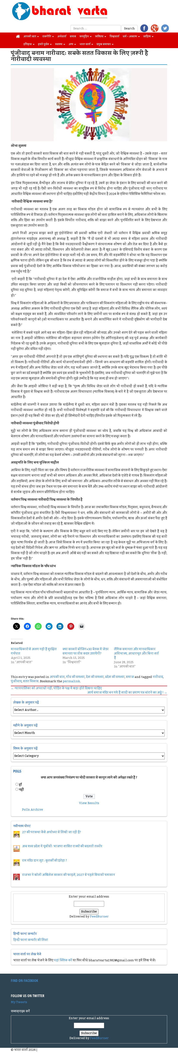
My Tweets (19, 1002)
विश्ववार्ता (114, 36)
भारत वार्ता (85, 44)
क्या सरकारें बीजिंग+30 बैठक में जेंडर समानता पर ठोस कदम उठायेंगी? (86, 651)
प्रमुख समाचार (104, 44)
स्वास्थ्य (59, 44)
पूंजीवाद (16, 681)
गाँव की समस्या (75, 677)
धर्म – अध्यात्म (130, 36)
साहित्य (147, 36)
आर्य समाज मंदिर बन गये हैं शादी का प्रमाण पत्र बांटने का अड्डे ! (127, 693)
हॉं (20, 785)
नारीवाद (158, 677)
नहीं (21, 790)
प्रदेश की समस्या (115, 677)
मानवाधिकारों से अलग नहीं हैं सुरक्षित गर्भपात (34, 651)
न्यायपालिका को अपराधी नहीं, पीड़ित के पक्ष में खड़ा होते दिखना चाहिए (56, 688)
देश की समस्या (95, 677)
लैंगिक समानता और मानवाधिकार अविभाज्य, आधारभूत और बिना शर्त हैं (136, 653)
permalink (71, 681)
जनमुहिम (84, 36)
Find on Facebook (24, 980)
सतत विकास (31, 681)
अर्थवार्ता (61, 36)
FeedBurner (99, 917)
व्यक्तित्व (99, 36)
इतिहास (27, 44)
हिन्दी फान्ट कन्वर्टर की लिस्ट (30, 940)
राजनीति (47, 36)
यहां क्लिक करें (63, 960)
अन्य (71, 44)
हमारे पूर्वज (43, 44)
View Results (89, 803)
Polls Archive (32, 810)
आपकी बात (30, 36)
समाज (73, 36)
